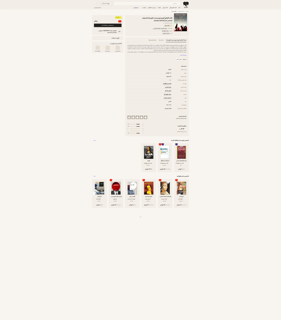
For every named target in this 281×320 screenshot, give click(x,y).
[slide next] (94, 193)
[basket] (98, 3)
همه (94, 140)
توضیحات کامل (183, 55)
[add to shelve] (118, 48)
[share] (135, 33)
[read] (98, 48)
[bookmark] (131, 33)
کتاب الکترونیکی (181, 11)
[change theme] (94, 3)
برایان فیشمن (168, 87)
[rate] (145, 117)
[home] (186, 5)
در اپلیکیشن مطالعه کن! (108, 25)
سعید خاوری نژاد (165, 31)
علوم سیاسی (174, 11)
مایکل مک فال (168, 91)
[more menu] (128, 33)
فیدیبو (187, 11)
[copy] (95, 31)
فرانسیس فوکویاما (167, 83)
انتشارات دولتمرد (166, 33)
